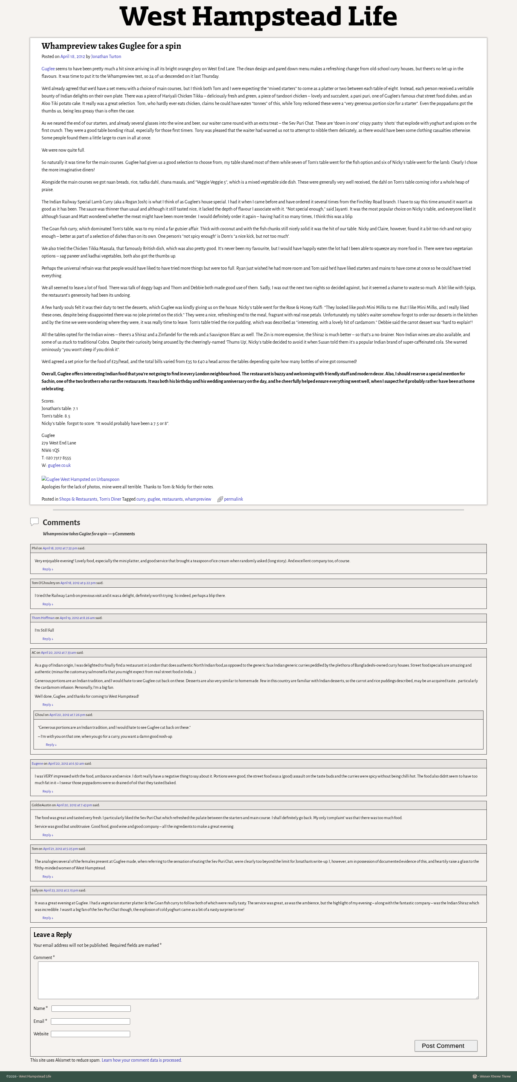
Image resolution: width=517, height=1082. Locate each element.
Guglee (48, 68)
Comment (44, 957)
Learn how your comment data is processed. (142, 1060)
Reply (48, 569)
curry (140, 499)
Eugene (37, 764)
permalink (233, 499)
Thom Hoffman (43, 618)
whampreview (198, 499)
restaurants (172, 499)
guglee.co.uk (59, 465)
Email (40, 1021)
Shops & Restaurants (78, 499)
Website (41, 1033)
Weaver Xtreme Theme (495, 1076)
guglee (154, 499)
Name (41, 1008)
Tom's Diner (110, 499)
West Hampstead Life (35, 1076)
